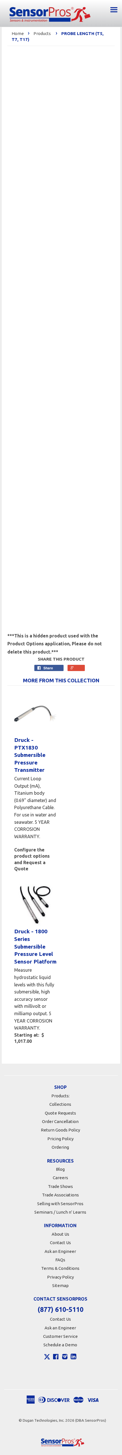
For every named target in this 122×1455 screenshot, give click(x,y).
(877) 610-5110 (60, 1309)
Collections (60, 1104)
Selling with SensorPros (60, 1203)
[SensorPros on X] (47, 1358)
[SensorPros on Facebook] (56, 1357)
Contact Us (60, 1242)
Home (18, 33)
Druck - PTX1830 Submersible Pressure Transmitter (29, 755)
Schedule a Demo (60, 1344)
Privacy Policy (60, 1277)
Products (42, 33)
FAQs (60, 1259)
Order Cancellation (60, 1121)
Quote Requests (60, 1113)
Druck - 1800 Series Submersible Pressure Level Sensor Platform (35, 946)
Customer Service (60, 1336)
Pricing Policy (60, 1138)
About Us (60, 1234)
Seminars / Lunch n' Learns (60, 1212)
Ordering (60, 1147)
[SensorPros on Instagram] (65, 1357)
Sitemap (60, 1285)
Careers (60, 1177)
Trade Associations (60, 1194)
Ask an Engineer (60, 1251)
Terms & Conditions (60, 1268)
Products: (60, 1095)
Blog (60, 1169)
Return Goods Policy (60, 1130)
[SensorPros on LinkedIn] (73, 1357)
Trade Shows (60, 1186)
